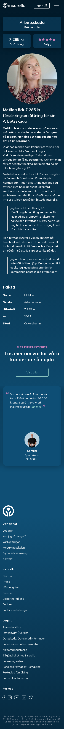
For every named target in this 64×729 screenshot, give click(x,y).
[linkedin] (24, 697)
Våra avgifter (11, 587)
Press (6, 581)
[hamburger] (57, 5)
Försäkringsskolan (14, 547)
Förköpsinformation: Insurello (20, 644)
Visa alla (32, 372)
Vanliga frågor (11, 542)
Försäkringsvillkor (13, 661)
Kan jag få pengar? (14, 536)
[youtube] (16, 697)
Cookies (7, 604)
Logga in (8, 530)
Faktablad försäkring (15, 672)
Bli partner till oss (13, 598)
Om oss (7, 576)
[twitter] (30, 697)
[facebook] (3, 697)
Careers (7, 593)
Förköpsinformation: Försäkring (22, 667)
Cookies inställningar (15, 610)
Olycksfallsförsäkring (15, 553)
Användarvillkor (12, 627)
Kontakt (7, 559)
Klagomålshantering (15, 650)
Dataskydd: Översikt (15, 633)
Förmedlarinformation (16, 678)
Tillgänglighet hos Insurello (19, 655)
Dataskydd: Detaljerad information (24, 638)
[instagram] (10, 697)
